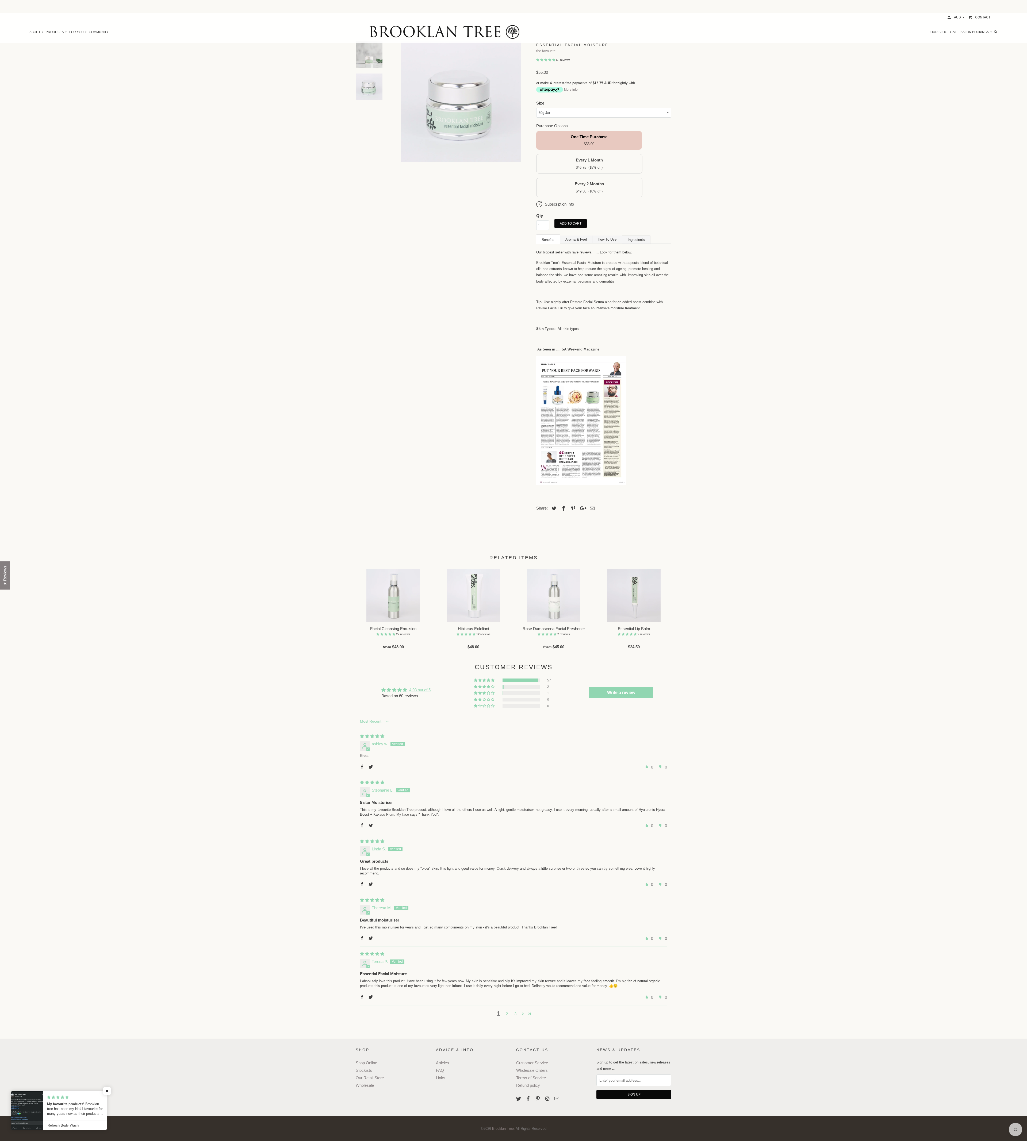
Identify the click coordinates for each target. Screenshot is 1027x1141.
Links (440, 1078)
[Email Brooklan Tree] (557, 1098)
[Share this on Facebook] (562, 508)
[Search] (996, 32)
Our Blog (938, 32)
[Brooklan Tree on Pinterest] (538, 1098)
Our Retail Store (370, 1078)
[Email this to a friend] (591, 508)
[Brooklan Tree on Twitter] (519, 1098)
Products (56, 32)
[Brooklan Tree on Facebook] (529, 1098)
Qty (539, 215)
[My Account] (950, 17)
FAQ (440, 1070)
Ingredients (636, 240)
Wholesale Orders (532, 1070)
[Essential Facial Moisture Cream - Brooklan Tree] (461, 101)
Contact (982, 17)
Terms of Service (531, 1078)
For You (77, 32)
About (36, 32)
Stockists (364, 1070)
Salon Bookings (975, 32)
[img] (372, 736)
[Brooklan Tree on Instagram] (548, 1098)
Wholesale (365, 1085)
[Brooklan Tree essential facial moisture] (581, 483)
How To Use (607, 239)
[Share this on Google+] (581, 508)
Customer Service (532, 1063)
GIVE (953, 32)
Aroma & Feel (576, 239)
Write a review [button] (621, 692)
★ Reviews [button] (5, 575)
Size (540, 103)
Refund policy (528, 1085)
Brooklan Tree (503, 1129)
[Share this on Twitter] (553, 508)
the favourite (545, 51)
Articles (442, 1063)
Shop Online (366, 1063)
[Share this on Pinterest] (572, 508)
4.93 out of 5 (420, 690)
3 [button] (515, 1014)
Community (99, 32)
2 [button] (507, 1014)
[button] (546, 59)
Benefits (548, 240)
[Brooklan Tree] (513, 32)
